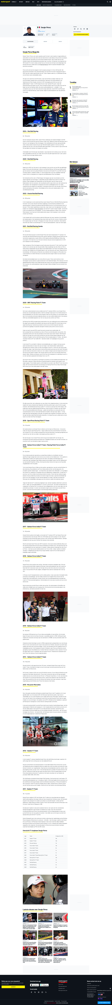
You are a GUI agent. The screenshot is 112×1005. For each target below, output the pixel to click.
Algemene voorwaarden (49, 1001)
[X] (81, 29)
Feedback (89, 983)
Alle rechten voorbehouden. (62, 1002)
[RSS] (46, 992)
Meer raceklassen (46, 1)
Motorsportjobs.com (63, 986)
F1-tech (74, 5)
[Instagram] (74, 29)
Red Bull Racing (44, 64)
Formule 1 (14, 1)
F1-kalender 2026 (58, 5)
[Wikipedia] (84, 29)
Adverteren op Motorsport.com (93, 985)
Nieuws (45, 41)
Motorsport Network (51, 1002)
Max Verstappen (67, 5)
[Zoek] (107, 2)
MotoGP (21, 1)
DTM (38, 1)
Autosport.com (62, 988)
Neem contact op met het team (93, 989)
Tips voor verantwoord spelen (93, 987)
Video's (60, 41)
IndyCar (27, 1)
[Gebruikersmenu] (110, 2)
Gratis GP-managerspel (47, 5)
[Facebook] (78, 29)
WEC (33, 1)
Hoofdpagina (30, 41)
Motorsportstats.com (63, 990)
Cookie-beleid (57, 1001)
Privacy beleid (64, 1001)
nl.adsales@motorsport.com (92, 991)
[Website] (87, 29)
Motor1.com (61, 984)
